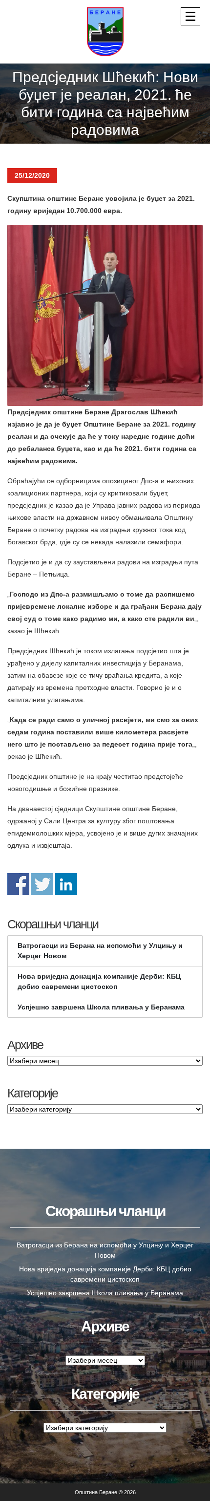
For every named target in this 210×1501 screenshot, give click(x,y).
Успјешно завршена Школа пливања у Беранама (101, 1007)
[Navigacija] (190, 16)
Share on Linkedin (66, 884)
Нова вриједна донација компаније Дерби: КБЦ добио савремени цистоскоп (99, 981)
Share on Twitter (42, 884)
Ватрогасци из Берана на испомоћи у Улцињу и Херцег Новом (100, 951)
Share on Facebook (18, 884)
